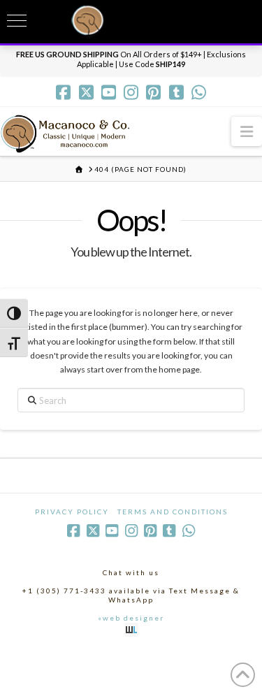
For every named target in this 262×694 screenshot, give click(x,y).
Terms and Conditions (172, 511)
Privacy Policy (72, 511)
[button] (246, 131)
